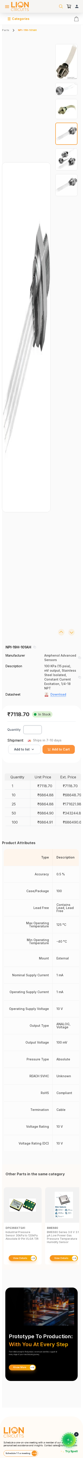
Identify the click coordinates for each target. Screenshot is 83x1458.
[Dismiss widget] (76, 1434)
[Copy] (34, 647)
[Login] (76, 6)
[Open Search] (60, 6)
